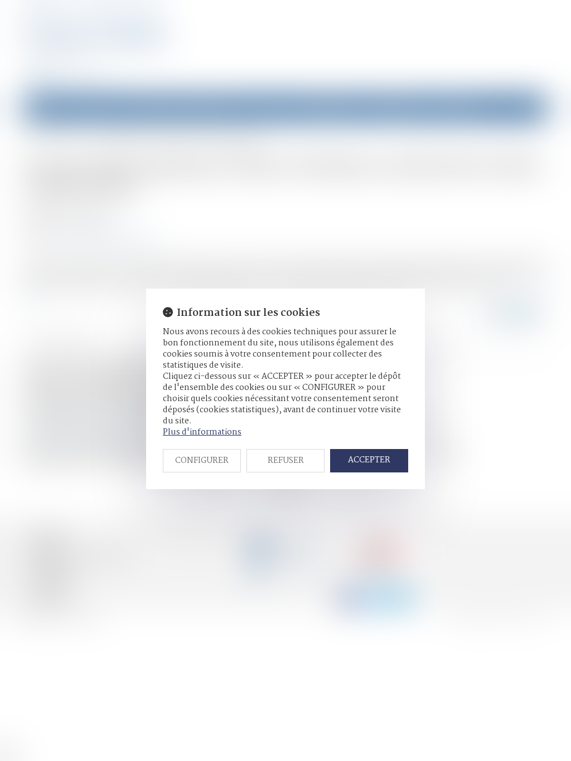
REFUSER (286, 460)
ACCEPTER (369, 460)
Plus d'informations (202, 432)
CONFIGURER (202, 460)
